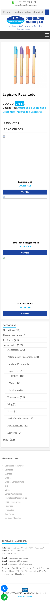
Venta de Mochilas (13, 518)
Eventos (8, 474)
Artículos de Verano (18, 418)
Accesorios (13, 349)
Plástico (14, 375)
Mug (10, 404)
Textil (6, 439)
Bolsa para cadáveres (14, 465)
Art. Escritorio (15, 425)
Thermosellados (12, 335)
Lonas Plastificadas (13, 494)
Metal (12, 382)
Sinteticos (9, 330)
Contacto (9, 469)
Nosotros (9, 506)
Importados (23, 111)
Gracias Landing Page (14, 482)
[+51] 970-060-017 (26, 2)
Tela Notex (9, 514)
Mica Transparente (13, 502)
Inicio (7, 486)
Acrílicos (8, 340)
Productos (9, 510)
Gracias (8, 478)
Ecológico (9, 111)
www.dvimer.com (25, 596)
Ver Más (25, 192)
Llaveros (12, 432)
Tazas (10, 411)
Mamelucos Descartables (16, 498)
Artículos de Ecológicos (31, 107)
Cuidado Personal (17, 363)
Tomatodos (13, 397)
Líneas (7, 490)
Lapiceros (37, 111)
